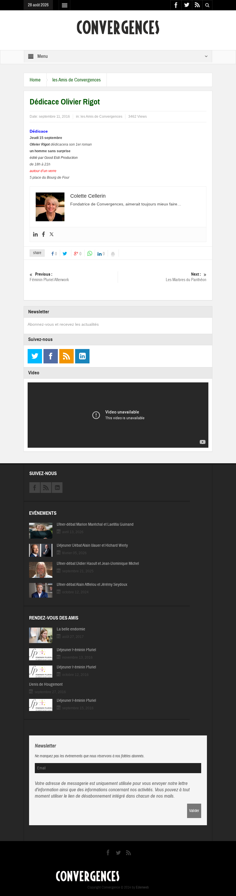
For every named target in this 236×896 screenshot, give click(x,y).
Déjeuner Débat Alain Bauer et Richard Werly (92, 545)
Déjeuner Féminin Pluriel (76, 650)
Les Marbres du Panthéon (186, 277)
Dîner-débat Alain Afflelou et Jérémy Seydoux (92, 584)
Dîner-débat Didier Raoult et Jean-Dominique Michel (98, 563)
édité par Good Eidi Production (54, 158)
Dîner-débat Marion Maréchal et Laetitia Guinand (95, 524)
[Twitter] (51, 234)
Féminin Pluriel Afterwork (49, 277)
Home (35, 80)
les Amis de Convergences (76, 80)
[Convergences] (118, 27)
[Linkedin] (35, 234)
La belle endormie (71, 629)
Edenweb (142, 887)
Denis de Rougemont (45, 684)
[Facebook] (43, 234)
